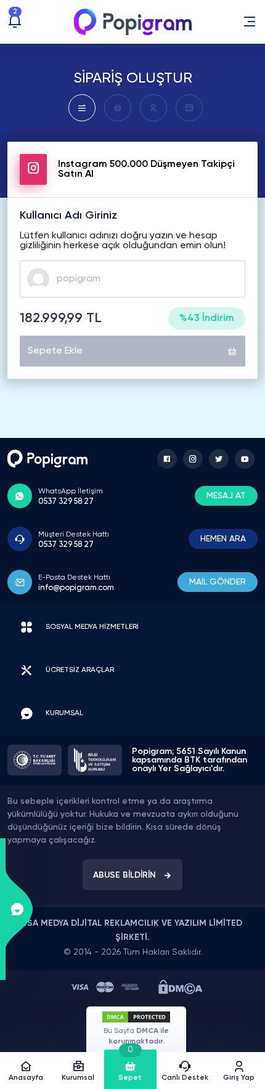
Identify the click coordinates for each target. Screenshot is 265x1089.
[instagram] (193, 459)
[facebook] (167, 459)
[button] (250, 22)
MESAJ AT (226, 496)
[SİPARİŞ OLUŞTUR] (82, 107)
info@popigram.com (76, 588)
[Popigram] (133, 22)
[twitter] (219, 459)
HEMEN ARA (223, 539)
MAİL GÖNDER (217, 582)
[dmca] (180, 987)
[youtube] (245, 459)
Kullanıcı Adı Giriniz (68, 215)
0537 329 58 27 (66, 502)
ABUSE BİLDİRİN (124, 875)
